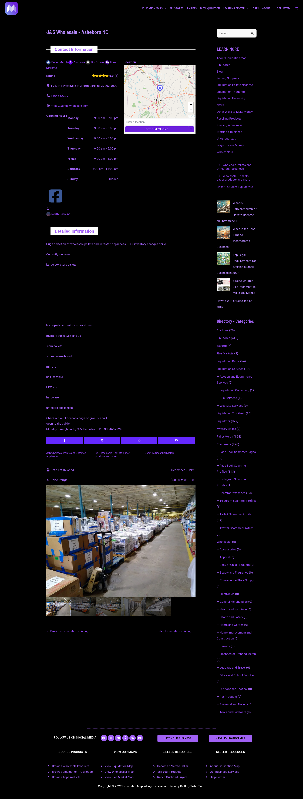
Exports (222, 345)
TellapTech (197, 786)
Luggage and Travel (232, 667)
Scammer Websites (232, 493)
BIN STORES (176, 8)
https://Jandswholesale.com (70, 105)
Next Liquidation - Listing (177, 631)
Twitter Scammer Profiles (237, 528)
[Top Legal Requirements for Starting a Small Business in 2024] (223, 258)
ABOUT (266, 8)
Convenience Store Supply (237, 580)
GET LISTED (283, 8)
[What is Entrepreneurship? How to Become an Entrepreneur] (223, 206)
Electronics (227, 594)
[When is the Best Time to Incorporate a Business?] (223, 232)
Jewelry (225, 646)
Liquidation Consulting (234, 390)
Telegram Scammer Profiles (238, 500)
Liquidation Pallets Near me (235, 85)
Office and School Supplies (237, 675)
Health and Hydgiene (233, 609)
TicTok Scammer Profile (235, 514)
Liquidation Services (230, 369)
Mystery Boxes (226, 429)
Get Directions (157, 129)
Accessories (228, 549)
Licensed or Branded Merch (238, 654)
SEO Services (228, 398)
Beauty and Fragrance (234, 572)
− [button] (191, 110)
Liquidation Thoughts (231, 91)
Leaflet (192, 116)
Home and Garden (232, 625)
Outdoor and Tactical (233, 689)
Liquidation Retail (228, 361)
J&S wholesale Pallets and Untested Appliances (234, 166)
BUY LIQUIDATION (210, 8)
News (220, 105)
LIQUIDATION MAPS (152, 8)
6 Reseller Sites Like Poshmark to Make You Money (244, 286)
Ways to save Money (230, 145)
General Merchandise (234, 601)
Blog (220, 71)
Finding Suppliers (228, 78)
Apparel (225, 557)
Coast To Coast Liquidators (159, 453)
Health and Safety (231, 617)
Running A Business (230, 125)
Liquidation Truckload (231, 413)
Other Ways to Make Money (235, 111)
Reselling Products (229, 118)
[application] (164, 8)
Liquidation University (231, 98)
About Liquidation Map (231, 58)
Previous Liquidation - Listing (68, 631)
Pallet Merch (225, 436)
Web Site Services (231, 405)
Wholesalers (225, 152)
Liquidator (223, 421)
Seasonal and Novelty (234, 704)
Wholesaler (224, 541)
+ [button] (191, 104)
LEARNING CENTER (234, 8)
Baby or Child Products (235, 565)
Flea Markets (225, 353)
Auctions (222, 330)
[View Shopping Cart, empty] (296, 8)
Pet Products (228, 696)
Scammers (224, 444)
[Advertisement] (121, 296)
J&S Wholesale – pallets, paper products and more (233, 177)
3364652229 (59, 95)
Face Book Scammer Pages (238, 452)
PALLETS (192, 8)
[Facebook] (55, 200)
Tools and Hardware (233, 712)
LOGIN (255, 8)
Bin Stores (223, 65)
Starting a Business (229, 132)
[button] (177, 738)
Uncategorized (226, 138)
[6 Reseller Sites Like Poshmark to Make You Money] (223, 284)
